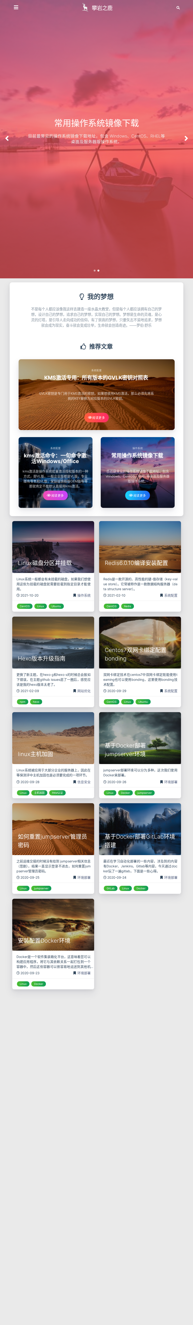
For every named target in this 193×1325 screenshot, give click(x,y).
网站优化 (84, 691)
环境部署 (170, 782)
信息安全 (84, 782)
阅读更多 (98, 417)
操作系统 (138, 448)
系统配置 (96, 370)
